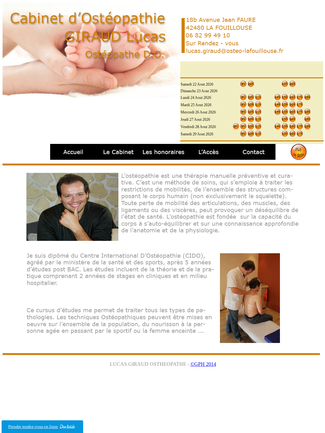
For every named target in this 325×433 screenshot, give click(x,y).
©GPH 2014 (203, 364)
